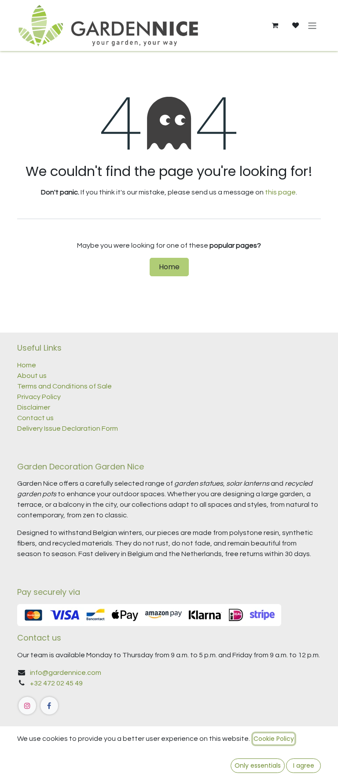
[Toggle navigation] (312, 25)
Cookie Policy (274, 738)
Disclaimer (33, 407)
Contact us (36, 417)
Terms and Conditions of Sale (64, 386)
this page (280, 192)
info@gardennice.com (65, 672)
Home (169, 267)
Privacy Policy (39, 396)
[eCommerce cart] (274, 25)
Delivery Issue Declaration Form (67, 428)
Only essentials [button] (258, 765)
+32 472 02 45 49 (56, 683)
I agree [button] (303, 765)
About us (32, 375)
